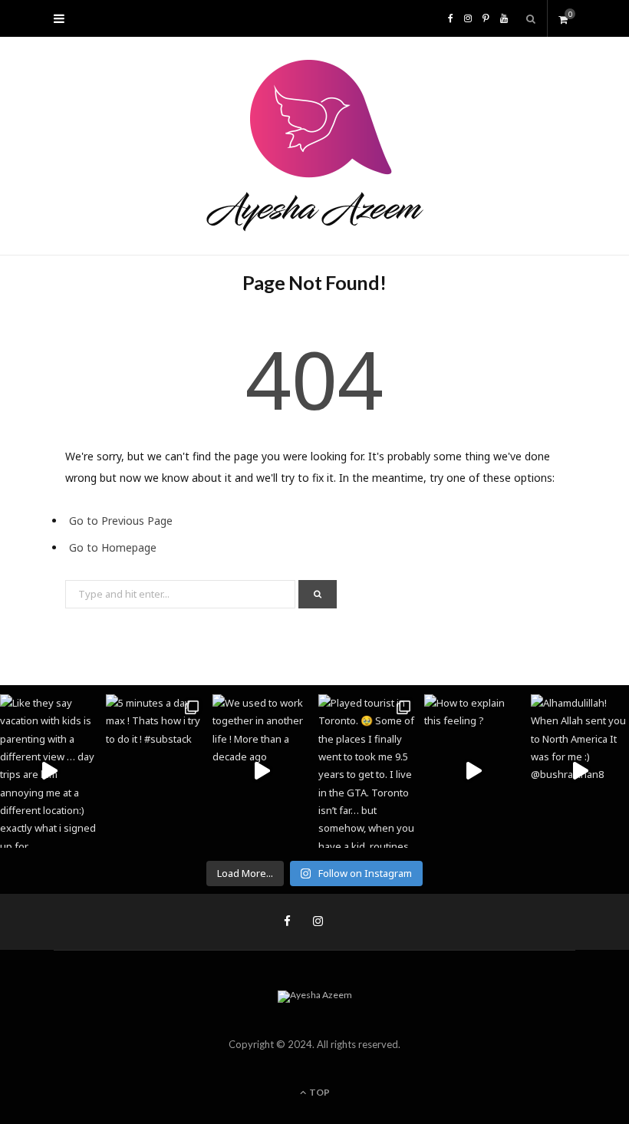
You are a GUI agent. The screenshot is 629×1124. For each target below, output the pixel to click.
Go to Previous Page (121, 520)
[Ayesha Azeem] (314, 146)
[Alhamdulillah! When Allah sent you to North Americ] (580, 771)
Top (319, 1092)
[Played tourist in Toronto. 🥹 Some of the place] (367, 771)
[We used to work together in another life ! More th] (261, 771)
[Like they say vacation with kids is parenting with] (49, 771)
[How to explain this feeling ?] (473, 771)
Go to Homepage (112, 547)
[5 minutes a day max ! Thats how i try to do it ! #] (155, 771)
